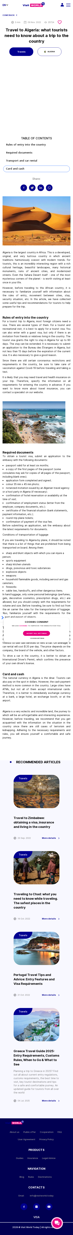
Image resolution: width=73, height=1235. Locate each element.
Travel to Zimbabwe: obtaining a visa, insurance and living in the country (34, 822)
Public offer (29, 1132)
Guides (19, 1158)
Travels (21, 51)
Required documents (19, 152)
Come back (8, 15)
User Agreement (26, 1139)
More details (49, 838)
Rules (31, 1177)
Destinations (45, 1177)
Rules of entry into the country (26, 144)
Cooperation (46, 1132)
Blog (22, 1177)
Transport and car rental (22, 160)
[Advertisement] (36, 98)
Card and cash (15, 168)
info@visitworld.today (41, 1196)
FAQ (60, 1132)
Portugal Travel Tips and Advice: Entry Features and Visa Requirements (34, 979)
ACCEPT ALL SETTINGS (36, 633)
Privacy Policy (46, 1139)
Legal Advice (49, 1158)
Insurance (33, 1158)
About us (14, 1132)
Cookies (23, 626)
